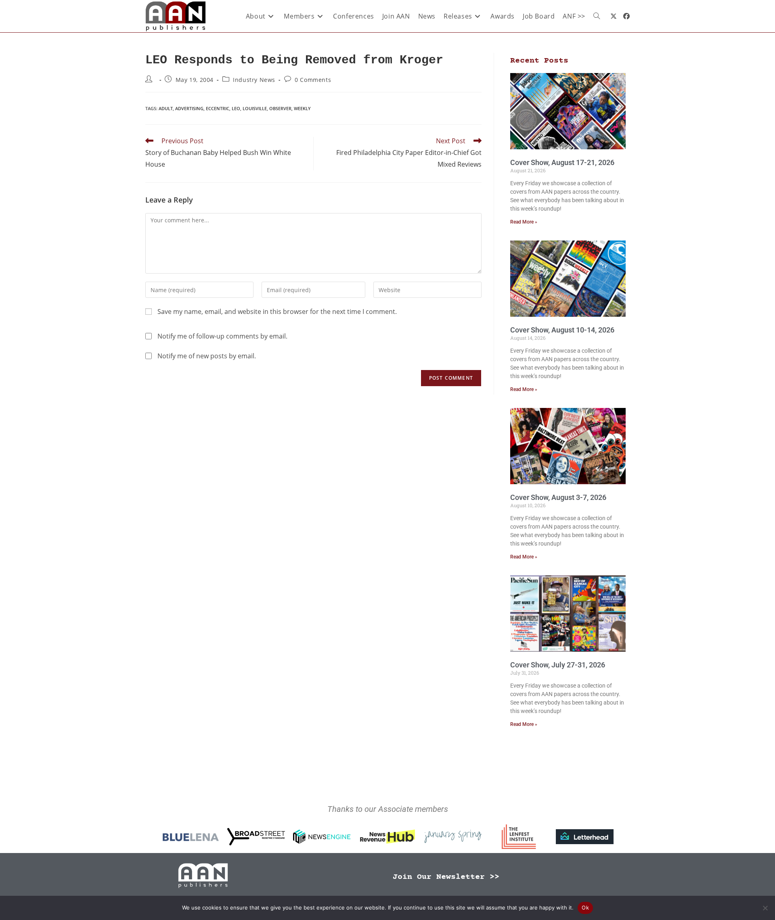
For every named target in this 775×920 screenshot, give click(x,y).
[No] (765, 908)
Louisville (255, 108)
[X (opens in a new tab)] (613, 16)
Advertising (189, 108)
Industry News (254, 80)
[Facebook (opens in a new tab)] (626, 16)
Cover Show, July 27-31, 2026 (557, 665)
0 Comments (313, 80)
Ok (585, 907)
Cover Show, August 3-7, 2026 (558, 497)
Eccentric (217, 108)
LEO (236, 108)
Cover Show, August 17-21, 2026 (562, 162)
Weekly (302, 108)
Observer (280, 108)
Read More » (523, 222)
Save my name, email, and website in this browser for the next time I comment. (277, 311)
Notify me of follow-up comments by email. (222, 336)
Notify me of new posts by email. (206, 355)
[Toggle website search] (596, 16)
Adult (166, 108)
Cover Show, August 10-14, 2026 (562, 330)
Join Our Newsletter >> (446, 877)
